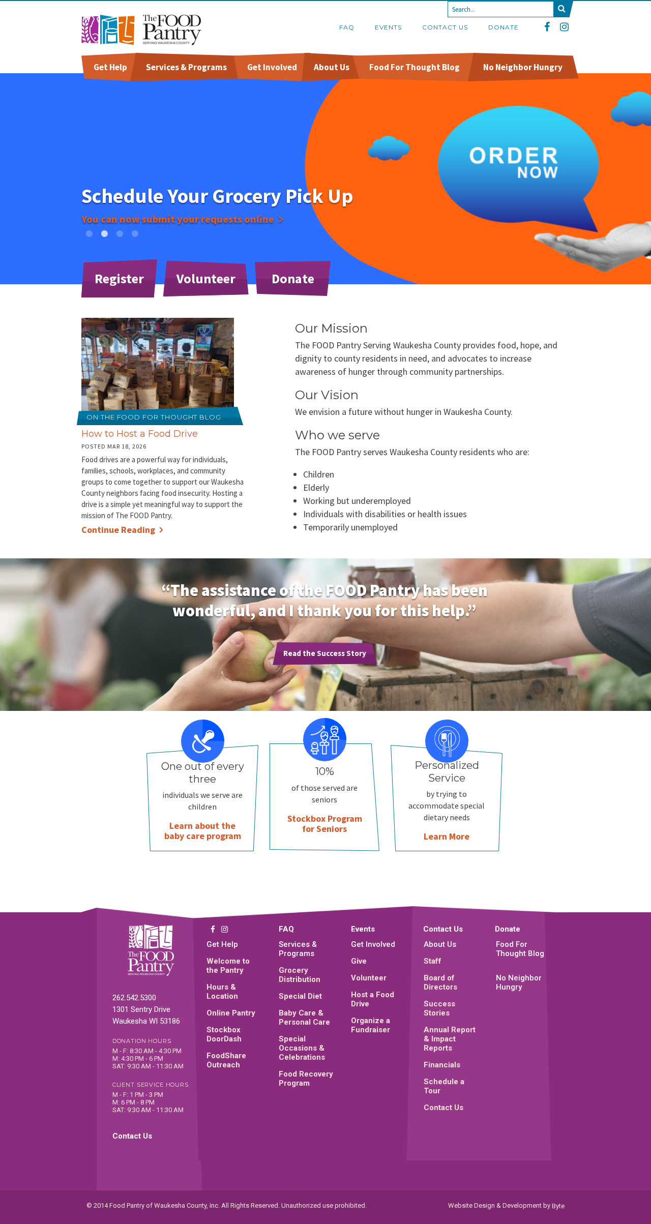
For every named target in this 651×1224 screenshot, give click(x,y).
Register (119, 278)
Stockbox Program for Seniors (324, 823)
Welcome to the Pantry (228, 966)
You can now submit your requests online (177, 219)
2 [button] (104, 233)
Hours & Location (222, 991)
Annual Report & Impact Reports (450, 1039)
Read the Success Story (324, 653)
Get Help (110, 67)
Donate (503, 27)
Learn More (446, 836)
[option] (325, 178)
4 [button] (135, 233)
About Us (331, 67)
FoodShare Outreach (226, 1060)
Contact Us (445, 27)
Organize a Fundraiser (370, 1025)
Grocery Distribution (299, 975)
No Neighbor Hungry (523, 67)
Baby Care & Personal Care (304, 1017)
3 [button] (119, 233)
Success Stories (439, 1008)
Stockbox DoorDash (224, 1034)
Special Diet (300, 996)
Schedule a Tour (444, 1086)
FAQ (346, 27)
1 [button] (89, 233)
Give (359, 961)
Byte (558, 1205)
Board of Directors (440, 982)
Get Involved (272, 67)
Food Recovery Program (306, 1078)
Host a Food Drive (372, 999)
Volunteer (205, 278)
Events (388, 27)
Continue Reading (118, 529)
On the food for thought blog (153, 417)
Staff (432, 961)
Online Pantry (230, 1013)
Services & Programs (186, 67)
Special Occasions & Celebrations (302, 1048)
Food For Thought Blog (414, 67)
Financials (442, 1064)
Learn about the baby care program (202, 831)
